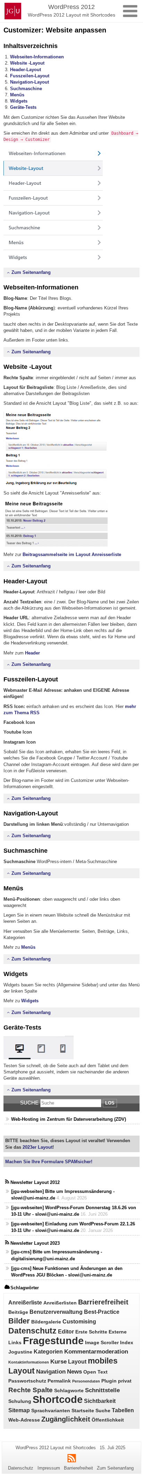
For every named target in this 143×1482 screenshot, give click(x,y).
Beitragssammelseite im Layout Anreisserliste (71, 554)
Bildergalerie (46, 1322)
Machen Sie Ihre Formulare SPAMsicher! (48, 1161)
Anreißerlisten (60, 1303)
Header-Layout (25, 69)
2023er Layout (36, 1147)
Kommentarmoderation (96, 1351)
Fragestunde (53, 1340)
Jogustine (20, 1352)
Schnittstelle (102, 1390)
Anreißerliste (25, 1303)
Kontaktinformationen (28, 1362)
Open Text (95, 1372)
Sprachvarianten (50, 1410)
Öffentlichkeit (108, 1420)
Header (32, 653)
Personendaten (86, 1381)
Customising (79, 1322)
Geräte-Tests (23, 107)
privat (125, 1381)
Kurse (58, 1361)
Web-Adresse (24, 1420)
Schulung (19, 1401)
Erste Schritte (91, 1332)
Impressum (48, 1468)
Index (126, 1342)
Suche (29, 1103)
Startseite (83, 1410)
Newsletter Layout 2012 (35, 1182)
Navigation (51, 1371)
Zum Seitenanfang (31, 272)
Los (110, 1103)
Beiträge (18, 1312)
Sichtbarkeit (100, 1401)
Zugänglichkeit (65, 1419)
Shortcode (58, 1399)
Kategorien (48, 1352)
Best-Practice (101, 1312)
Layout (77, 1362)
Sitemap (19, 1410)
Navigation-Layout (29, 82)
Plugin (109, 1381)
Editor (66, 1332)
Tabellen (123, 1410)
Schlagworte (69, 1390)
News (74, 1371)
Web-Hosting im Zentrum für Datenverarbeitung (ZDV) (68, 1119)
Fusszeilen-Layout (29, 75)
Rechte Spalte (30, 1390)
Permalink (59, 1381)
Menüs (17, 94)
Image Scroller (102, 1342)
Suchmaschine (26, 88)
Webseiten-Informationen (37, 56)
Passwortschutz (27, 1381)
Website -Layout (27, 63)
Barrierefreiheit (103, 1302)
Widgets (18, 101)
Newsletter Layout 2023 (35, 1243)
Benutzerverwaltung (56, 1312)
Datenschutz (32, 1330)
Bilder (19, 1321)
